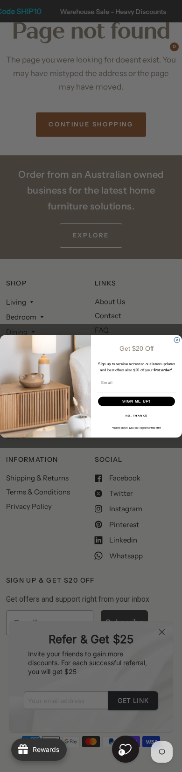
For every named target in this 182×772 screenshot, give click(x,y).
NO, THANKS (137, 415)
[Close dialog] (177, 340)
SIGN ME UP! (136, 401)
